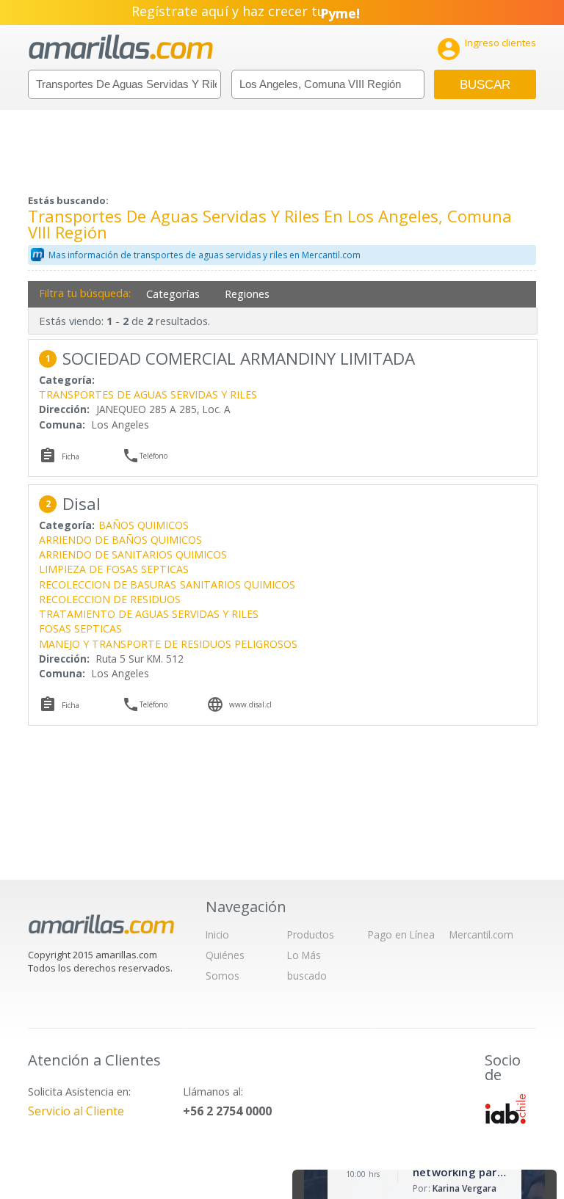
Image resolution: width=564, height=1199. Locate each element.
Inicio (217, 934)
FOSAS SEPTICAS (80, 628)
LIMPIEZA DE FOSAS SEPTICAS (114, 569)
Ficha (70, 456)
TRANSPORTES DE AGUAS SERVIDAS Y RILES (148, 394)
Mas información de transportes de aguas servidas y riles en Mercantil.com (204, 255)
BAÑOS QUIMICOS (143, 525)
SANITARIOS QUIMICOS (237, 584)
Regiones (247, 294)
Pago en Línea (401, 934)
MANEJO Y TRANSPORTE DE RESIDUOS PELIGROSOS (168, 644)
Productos (310, 934)
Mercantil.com (481, 934)
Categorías (173, 294)
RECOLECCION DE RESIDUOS (110, 599)
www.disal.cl (250, 704)
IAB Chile (505, 1108)
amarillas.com (121, 47)
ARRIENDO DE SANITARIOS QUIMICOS (133, 554)
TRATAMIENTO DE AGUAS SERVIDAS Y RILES (148, 614)
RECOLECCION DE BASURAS (107, 584)
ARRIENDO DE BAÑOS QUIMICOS (120, 540)
